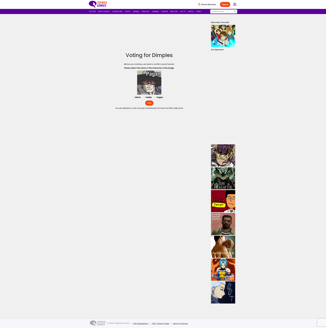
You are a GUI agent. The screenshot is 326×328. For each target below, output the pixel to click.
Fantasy (145, 11)
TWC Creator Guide (160, 323)
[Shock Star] (223, 155)
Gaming (155, 11)
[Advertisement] (149, 33)
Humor (164, 11)
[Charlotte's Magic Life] (223, 247)
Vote (149, 103)
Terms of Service (180, 323)
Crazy (128, 11)
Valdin (149, 97)
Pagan (160, 97)
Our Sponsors (217, 49)
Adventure (117, 11)
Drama (136, 11)
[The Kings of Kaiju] (223, 269)
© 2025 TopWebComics (118, 323)
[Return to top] (98, 4)
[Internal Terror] (223, 201)
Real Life (174, 11)
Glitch (138, 97)
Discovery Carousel (220, 22)
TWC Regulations (140, 323)
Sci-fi (182, 11)
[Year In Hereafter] (223, 178)
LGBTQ (191, 11)
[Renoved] (223, 36)
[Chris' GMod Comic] (223, 224)
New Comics (104, 11)
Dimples (162, 55)
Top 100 (92, 11)
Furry (198, 11)
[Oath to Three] (223, 292)
